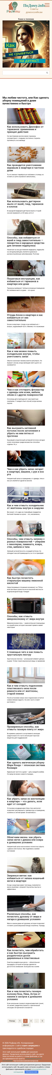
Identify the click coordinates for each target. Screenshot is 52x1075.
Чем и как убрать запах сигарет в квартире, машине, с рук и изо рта (25, 472)
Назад (12, 1021)
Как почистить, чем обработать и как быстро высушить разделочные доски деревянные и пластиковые (25, 954)
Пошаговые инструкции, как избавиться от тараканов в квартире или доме (23, 281)
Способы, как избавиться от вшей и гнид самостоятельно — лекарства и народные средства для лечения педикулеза (25, 241)
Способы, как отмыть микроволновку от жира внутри (25, 617)
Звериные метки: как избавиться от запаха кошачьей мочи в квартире (25, 878)
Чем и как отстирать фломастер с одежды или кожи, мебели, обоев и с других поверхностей (25, 392)
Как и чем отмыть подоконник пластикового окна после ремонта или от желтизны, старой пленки (25, 689)
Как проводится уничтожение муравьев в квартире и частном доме (25, 168)
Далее (26, 1025)
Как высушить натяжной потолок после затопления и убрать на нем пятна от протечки (23, 432)
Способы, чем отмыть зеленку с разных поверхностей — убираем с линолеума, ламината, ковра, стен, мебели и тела (26, 543)
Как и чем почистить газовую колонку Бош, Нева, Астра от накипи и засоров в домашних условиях (24, 995)
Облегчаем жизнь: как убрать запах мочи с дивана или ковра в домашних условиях (25, 840)
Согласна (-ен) (31, 1072)
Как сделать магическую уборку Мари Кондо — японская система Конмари (26, 765)
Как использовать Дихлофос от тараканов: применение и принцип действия (25, 129)
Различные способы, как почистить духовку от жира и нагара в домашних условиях (24, 916)
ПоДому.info (34, 5)
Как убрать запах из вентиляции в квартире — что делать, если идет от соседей (26, 801)
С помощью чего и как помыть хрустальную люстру (25, 653)
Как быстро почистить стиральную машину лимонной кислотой (25, 580)
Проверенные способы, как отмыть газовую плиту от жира (25, 728)
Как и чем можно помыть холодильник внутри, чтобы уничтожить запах (23, 354)
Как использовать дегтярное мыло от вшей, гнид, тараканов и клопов (25, 204)
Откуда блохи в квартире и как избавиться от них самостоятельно (25, 318)
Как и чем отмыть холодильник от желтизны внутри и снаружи (25, 506)
